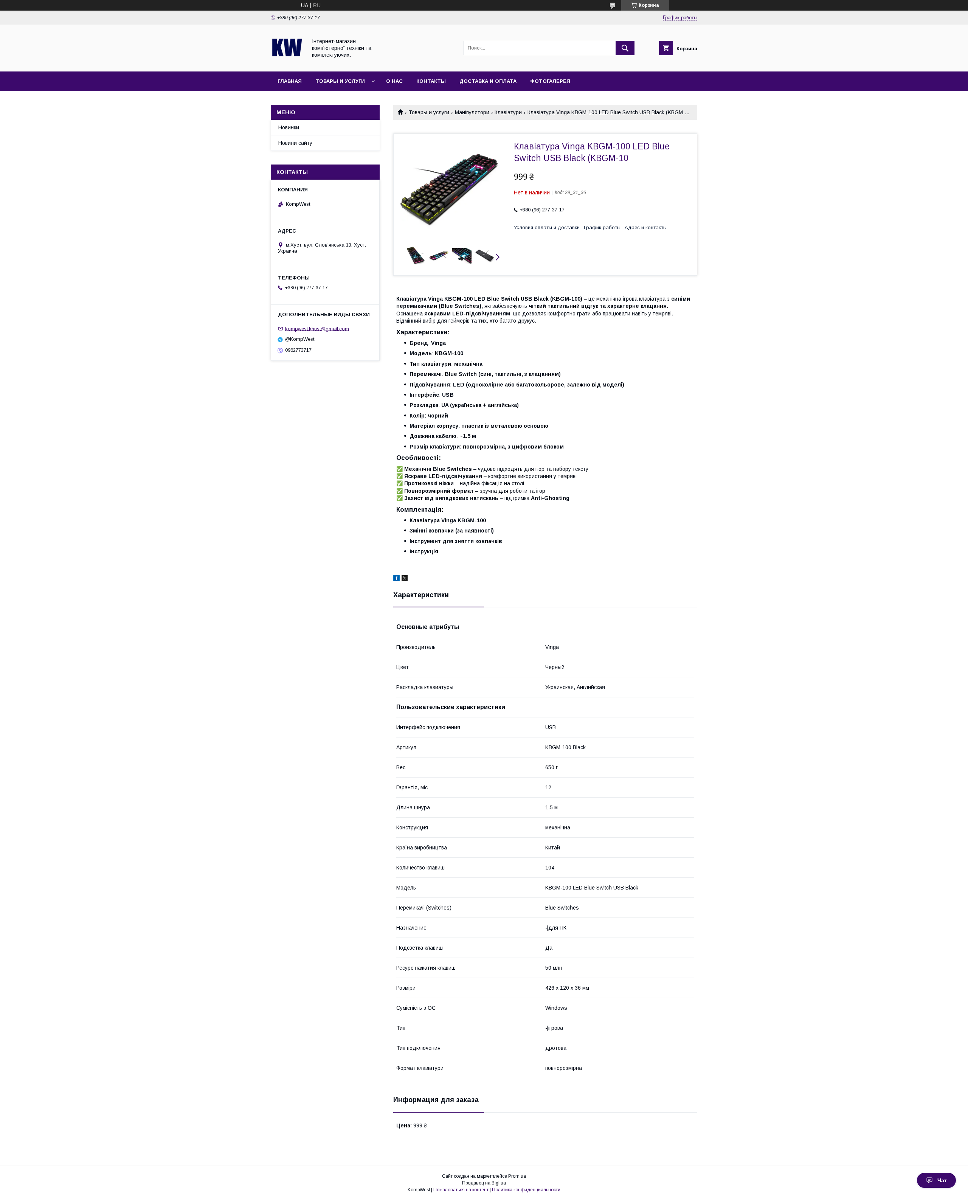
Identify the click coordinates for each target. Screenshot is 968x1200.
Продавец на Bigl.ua (484, 1183)
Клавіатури (508, 112)
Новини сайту (295, 143)
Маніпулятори (472, 112)
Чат (942, 1180)
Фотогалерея (550, 81)
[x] (405, 579)
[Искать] (625, 48)
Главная (290, 81)
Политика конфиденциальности (526, 1189)
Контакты (431, 81)
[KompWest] (287, 62)
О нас (394, 81)
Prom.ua (517, 1176)
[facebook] (396, 579)
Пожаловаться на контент (461, 1189)
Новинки (288, 127)
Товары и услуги (340, 81)
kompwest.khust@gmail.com (317, 328)
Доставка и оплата (488, 81)
